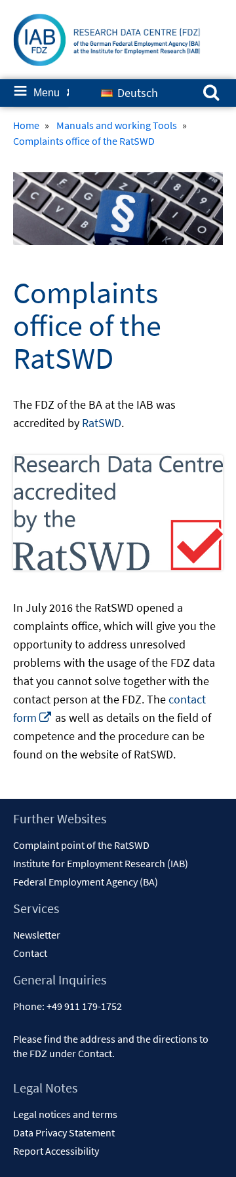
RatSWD (101, 422)
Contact (30, 953)
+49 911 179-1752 (84, 1006)
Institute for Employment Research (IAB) (100, 863)
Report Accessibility (56, 1150)
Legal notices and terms (65, 1114)
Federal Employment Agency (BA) (85, 881)
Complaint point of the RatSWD (81, 844)
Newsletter (36, 934)
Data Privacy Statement (64, 1132)
